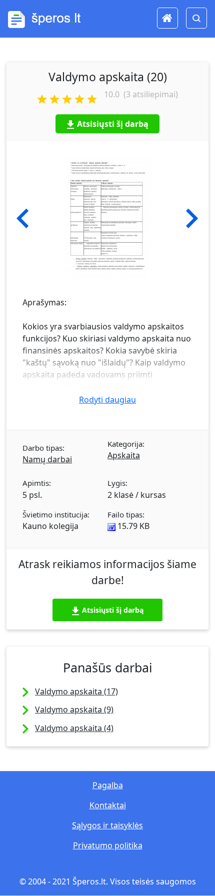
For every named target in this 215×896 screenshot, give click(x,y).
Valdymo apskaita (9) (74, 709)
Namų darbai (47, 459)
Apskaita (124, 455)
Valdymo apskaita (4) (74, 728)
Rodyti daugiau (107, 399)
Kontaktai (108, 805)
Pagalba (107, 785)
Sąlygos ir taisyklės (107, 825)
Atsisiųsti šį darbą (112, 123)
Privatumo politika (107, 845)
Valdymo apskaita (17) (76, 691)
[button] (22, 219)
